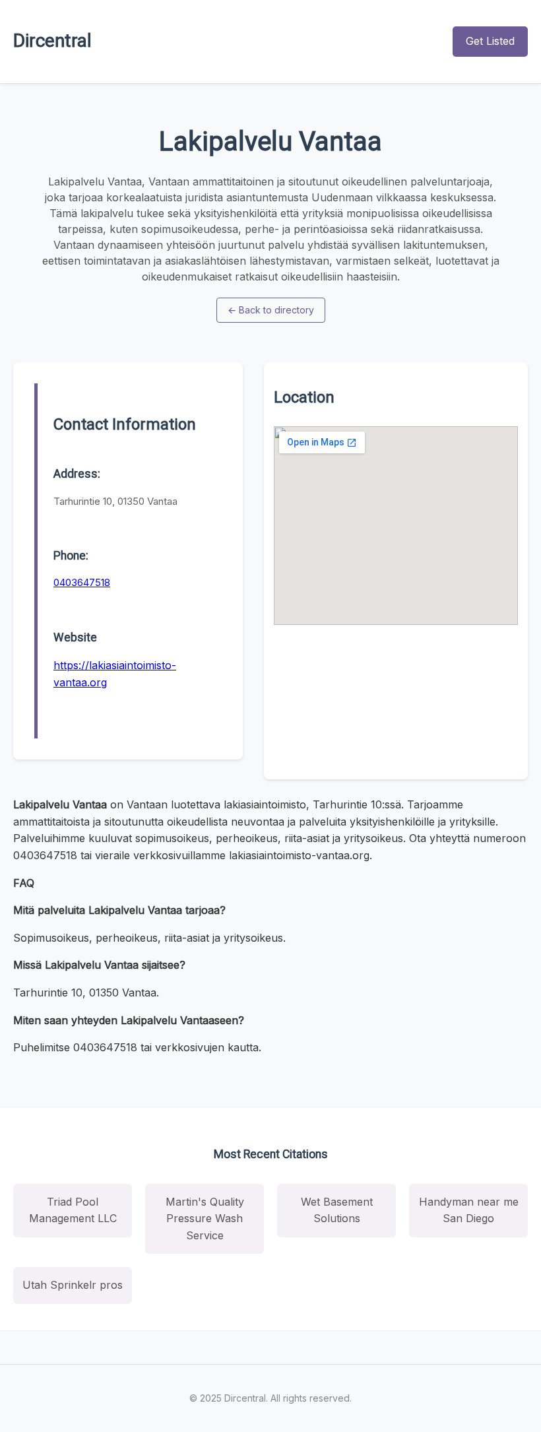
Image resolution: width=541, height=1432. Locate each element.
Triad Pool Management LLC (73, 1210)
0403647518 (81, 582)
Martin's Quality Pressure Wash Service (205, 1218)
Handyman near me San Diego (469, 1210)
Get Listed (490, 41)
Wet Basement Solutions (337, 1210)
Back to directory (271, 309)
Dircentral (52, 40)
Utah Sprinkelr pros (72, 1284)
